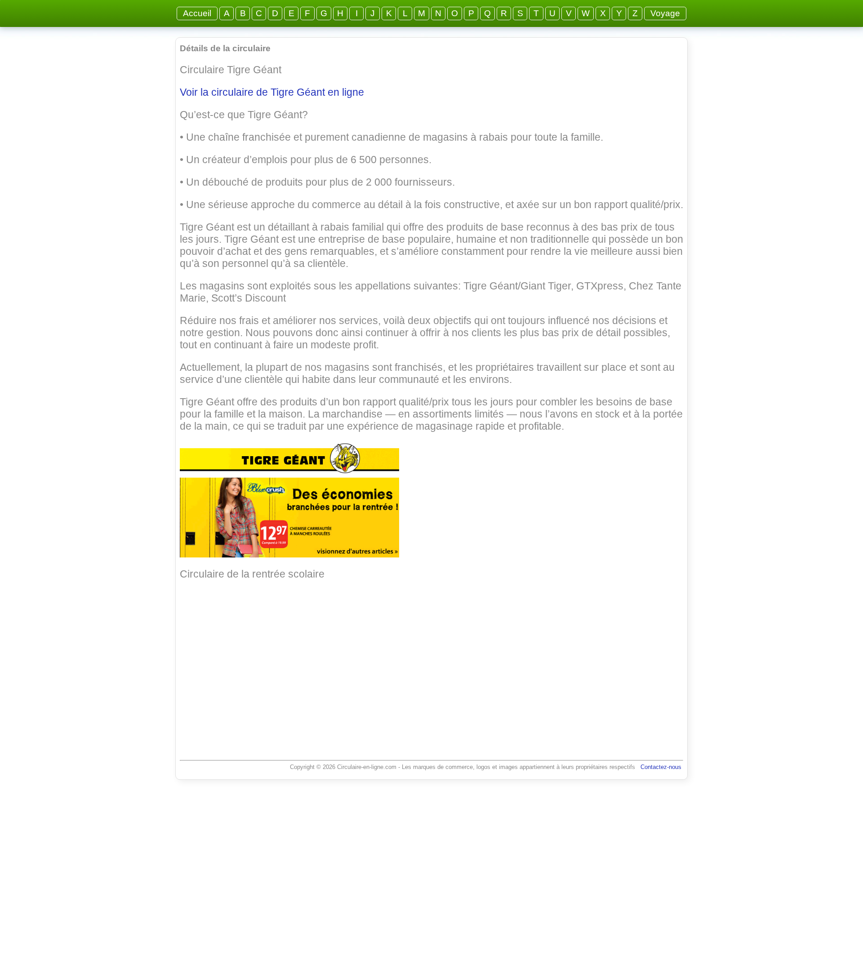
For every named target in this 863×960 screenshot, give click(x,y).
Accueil (197, 13)
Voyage (665, 13)
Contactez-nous (661, 767)
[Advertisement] (431, 661)
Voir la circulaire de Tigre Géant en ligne (272, 92)
